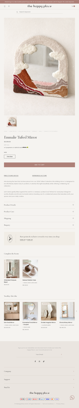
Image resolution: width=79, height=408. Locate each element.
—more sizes (26, 327)
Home (5, 131)
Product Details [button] (10, 205)
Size (5, 152)
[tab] (39, 205)
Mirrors (34, 131)
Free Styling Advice (11, 175)
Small (40, 131)
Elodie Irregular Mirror (48, 322)
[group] (12, 121)
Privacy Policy (60, 404)
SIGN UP (30, 239)
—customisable (46, 325)
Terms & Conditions (48, 404)
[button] (5, 121)
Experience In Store (39, 175)
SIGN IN (22, 239)
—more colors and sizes (30, 282)
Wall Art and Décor (24, 131)
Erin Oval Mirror (9, 322)
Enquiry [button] (7, 225)
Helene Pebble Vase (29, 280)
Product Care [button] (9, 211)
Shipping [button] (7, 218)
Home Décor (12, 131)
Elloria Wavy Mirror (66, 322)
